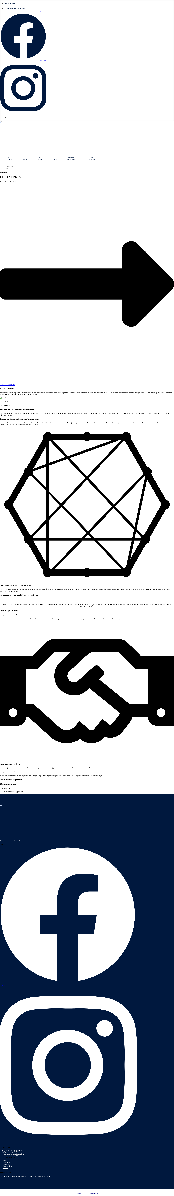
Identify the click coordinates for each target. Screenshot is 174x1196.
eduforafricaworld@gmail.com (15, 8)
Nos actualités (24, 158)
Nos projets (40, 158)
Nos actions (54, 158)
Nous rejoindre (7, 1166)
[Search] (7, 168)
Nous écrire (11, 117)
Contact (5, 1168)
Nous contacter (92, 158)
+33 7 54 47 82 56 (11, 3)
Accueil (5, 1160)
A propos (10, 158)
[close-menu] (1, 164)
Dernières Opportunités (71, 158)
